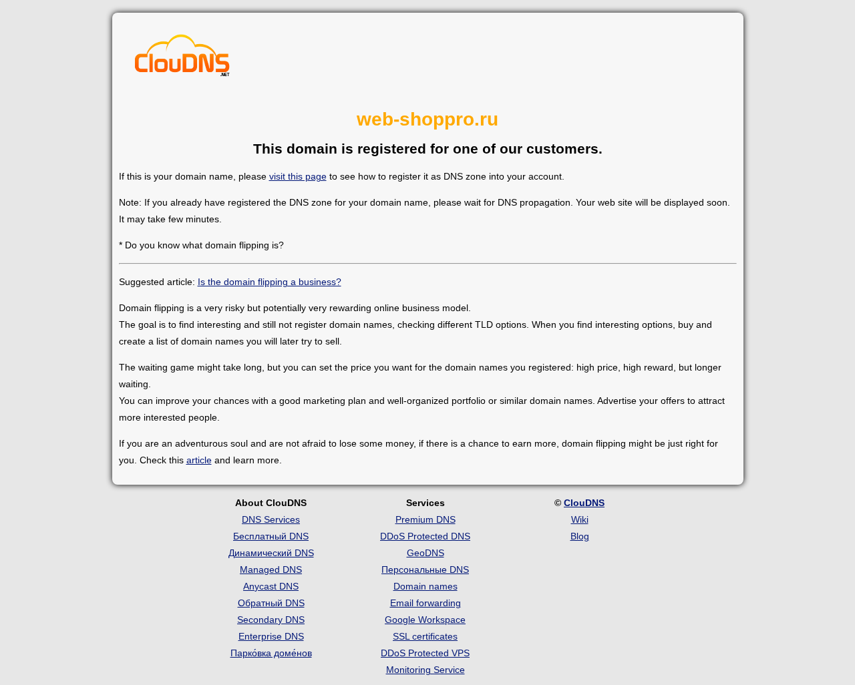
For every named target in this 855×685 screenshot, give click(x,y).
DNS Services (271, 519)
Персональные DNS (425, 569)
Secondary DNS (271, 619)
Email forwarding (425, 603)
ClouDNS (584, 502)
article (199, 460)
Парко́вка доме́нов (271, 653)
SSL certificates (425, 636)
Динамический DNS (271, 552)
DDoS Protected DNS (425, 536)
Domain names (425, 586)
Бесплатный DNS (271, 536)
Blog (579, 536)
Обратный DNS (271, 603)
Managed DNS (271, 569)
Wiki (579, 519)
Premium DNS (425, 519)
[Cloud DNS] (182, 59)
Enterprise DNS (271, 636)
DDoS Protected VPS (425, 653)
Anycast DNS (271, 586)
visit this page (298, 176)
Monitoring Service (425, 669)
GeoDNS (425, 552)
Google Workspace (425, 619)
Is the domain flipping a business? (269, 281)
